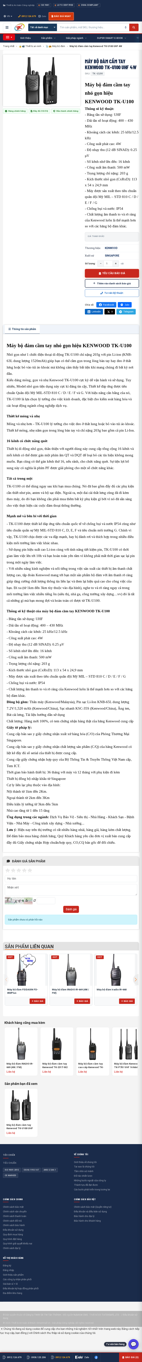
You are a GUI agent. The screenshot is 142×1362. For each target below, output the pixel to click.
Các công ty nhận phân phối (17, 1279)
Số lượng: (90, 263)
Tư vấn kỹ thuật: (114, 293)
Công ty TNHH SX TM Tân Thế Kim (43, 1315)
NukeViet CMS (81, 1315)
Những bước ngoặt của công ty (90, 1180)
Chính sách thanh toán (14, 1216)
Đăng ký (7, 1265)
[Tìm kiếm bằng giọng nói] (125, 27)
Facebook (108, 304)
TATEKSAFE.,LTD (110, 1315)
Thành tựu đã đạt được (86, 1184)
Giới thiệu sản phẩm (13, 1274)
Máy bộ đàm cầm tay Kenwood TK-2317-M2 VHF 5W (54, 1065)
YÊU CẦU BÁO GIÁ (113, 273)
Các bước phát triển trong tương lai (92, 1189)
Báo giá (38, 1001)
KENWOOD (111, 248)
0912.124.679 (28, 16)
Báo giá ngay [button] (62, 16)
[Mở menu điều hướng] (7, 27)
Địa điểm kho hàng (12, 1293)
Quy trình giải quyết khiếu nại (17, 1243)
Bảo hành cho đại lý (84, 1216)
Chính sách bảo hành (14, 1225)
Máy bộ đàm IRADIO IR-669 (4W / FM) (19, 1065)
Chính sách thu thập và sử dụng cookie (56, 1332)
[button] (135, 979)
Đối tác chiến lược (83, 1175)
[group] (41, 80)
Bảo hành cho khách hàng (87, 1220)
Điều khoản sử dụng (13, 1229)
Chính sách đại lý (11, 1248)
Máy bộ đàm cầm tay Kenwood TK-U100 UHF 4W (19, 1127)
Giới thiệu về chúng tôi (85, 1162)
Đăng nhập (8, 1270)
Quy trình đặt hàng (12, 1239)
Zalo (44, 16)
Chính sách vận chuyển (15, 1211)
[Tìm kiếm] (133, 27)
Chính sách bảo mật (13, 1207)
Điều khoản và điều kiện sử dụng (90, 1211)
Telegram (128, 311)
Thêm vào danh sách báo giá (114, 283)
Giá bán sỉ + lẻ (10, 1283)
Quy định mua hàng (13, 1234)
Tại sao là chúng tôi (84, 1166)
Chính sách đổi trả (12, 1220)
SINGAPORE (112, 255)
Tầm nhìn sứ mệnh (83, 1171)
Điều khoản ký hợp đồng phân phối (21, 1288)
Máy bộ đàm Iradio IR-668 (111, 989)
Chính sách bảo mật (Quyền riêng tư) (92, 1207)
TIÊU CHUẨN (9, 1154)
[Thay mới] (35, 900)
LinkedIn (96, 311)
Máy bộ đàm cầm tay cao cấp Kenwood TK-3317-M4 (91, 1065)
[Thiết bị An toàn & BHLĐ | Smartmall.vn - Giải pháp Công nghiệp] (19, 27)
